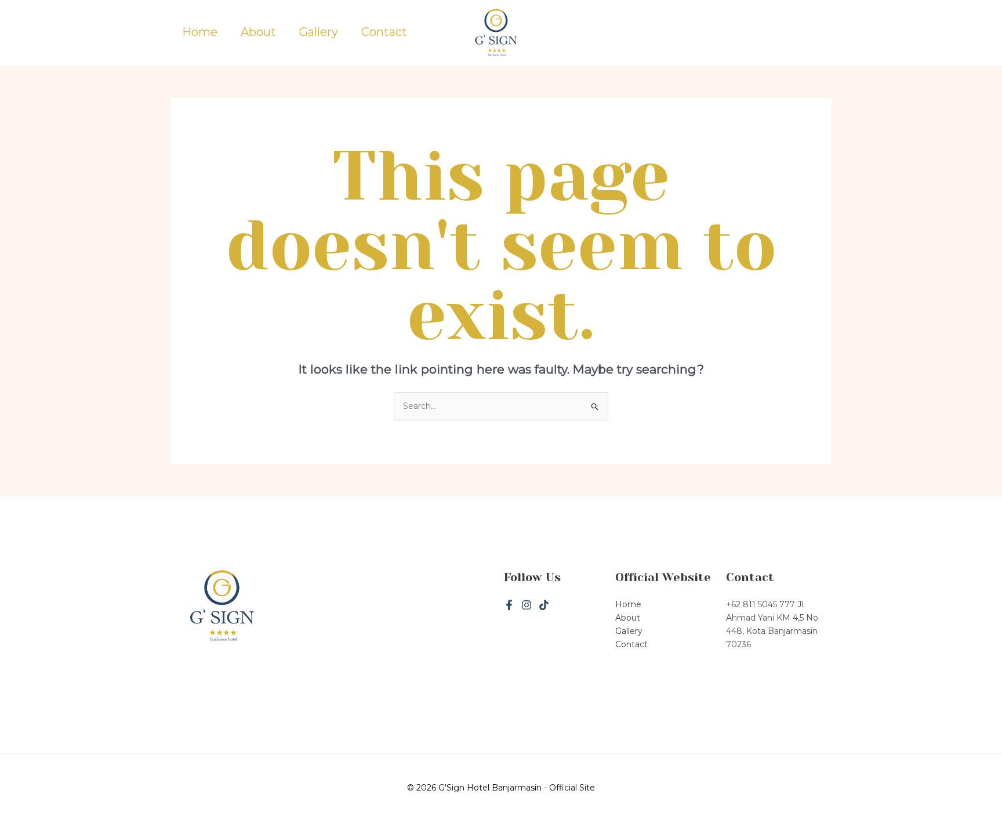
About (258, 32)
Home (199, 32)
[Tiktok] (544, 605)
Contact (384, 32)
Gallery (318, 32)
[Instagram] (526, 605)
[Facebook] (509, 605)
